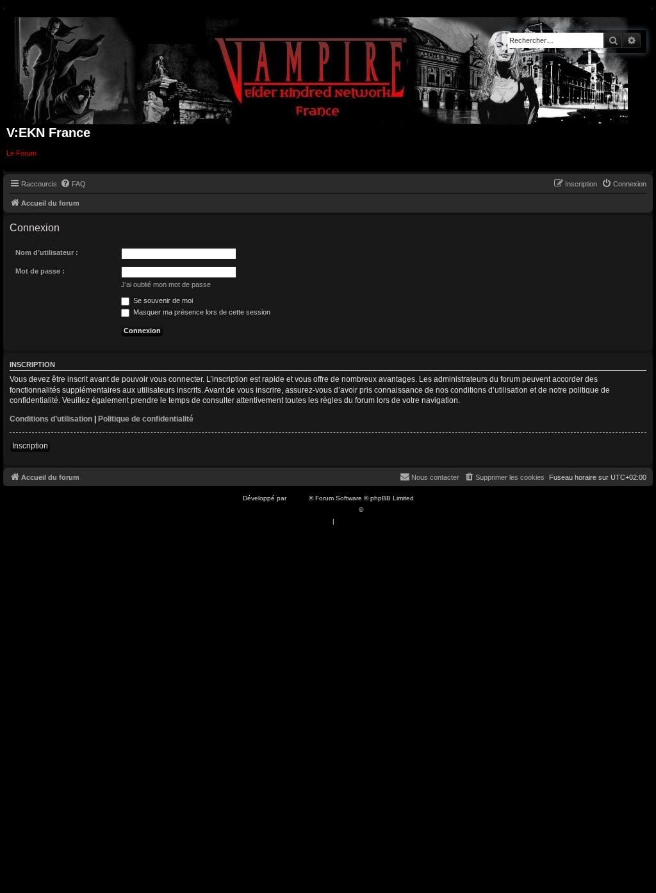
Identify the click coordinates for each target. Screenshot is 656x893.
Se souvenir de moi (162, 300)
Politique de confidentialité (145, 418)
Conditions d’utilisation (51, 418)
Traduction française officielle (314, 509)
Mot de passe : (40, 271)
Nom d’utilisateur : (46, 252)
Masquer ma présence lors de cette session (200, 312)
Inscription (30, 445)
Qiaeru (375, 509)
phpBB (298, 498)
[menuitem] (73, 184)
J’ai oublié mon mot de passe (166, 284)
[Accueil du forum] (321, 68)
